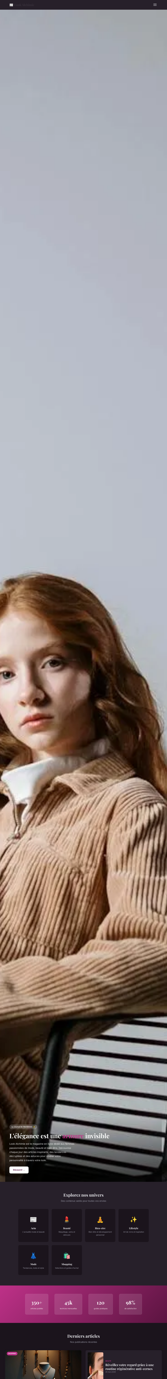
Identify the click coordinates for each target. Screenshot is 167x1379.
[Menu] (155, 5)
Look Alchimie (21, 5)
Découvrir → (19, 1170)
